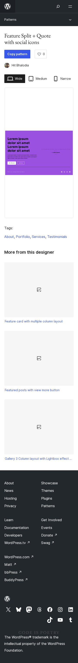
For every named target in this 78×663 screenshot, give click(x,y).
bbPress (13, 572)
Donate (49, 535)
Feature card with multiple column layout (34, 321)
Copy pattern (17, 54)
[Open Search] (58, 6)
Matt (10, 564)
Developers (13, 535)
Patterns (10, 19)
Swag (47, 543)
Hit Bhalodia (20, 65)
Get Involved (51, 520)
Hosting (10, 498)
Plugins (46, 498)
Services (38, 237)
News (8, 490)
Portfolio (23, 237)
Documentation (16, 527)
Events (46, 527)
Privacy (10, 506)
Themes (47, 490)
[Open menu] (71, 6)
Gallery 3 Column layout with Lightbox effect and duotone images (39, 458)
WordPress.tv (17, 543)
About (9, 237)
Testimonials (57, 237)
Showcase (49, 483)
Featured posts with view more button (32, 390)
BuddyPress (16, 580)
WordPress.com (19, 557)
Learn (8, 520)
